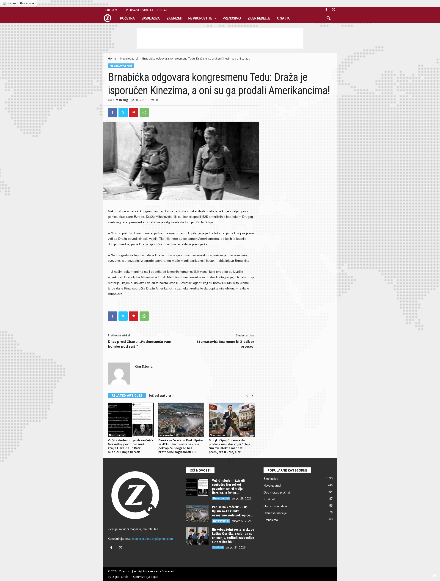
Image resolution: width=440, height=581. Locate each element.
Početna (127, 18)
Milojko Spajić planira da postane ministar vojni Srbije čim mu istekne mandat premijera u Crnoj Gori (229, 446)
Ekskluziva (151, 18)
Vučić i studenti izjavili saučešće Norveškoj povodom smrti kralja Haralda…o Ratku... (228, 486)
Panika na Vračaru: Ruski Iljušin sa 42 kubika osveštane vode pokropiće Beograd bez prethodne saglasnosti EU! (180, 446)
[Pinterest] (133, 112)
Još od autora (160, 395)
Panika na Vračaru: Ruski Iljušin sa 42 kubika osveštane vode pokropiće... (232, 511)
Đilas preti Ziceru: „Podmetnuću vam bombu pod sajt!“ (139, 344)
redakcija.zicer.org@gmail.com (152, 538)
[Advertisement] (220, 38)
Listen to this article (21, 3)
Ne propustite (200, 18)
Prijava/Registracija (139, 10)
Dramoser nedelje (275, 513)
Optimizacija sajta (145, 577)
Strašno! (218, 547)
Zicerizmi (174, 18)
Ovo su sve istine (275, 506)
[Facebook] (326, 10)
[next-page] (252, 395)
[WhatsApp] (144, 112)
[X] (333, 10)
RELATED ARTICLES (127, 395)
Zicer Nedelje (259, 18)
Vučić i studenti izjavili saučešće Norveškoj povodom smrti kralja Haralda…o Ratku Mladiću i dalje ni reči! (131, 446)
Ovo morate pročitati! (278, 492)
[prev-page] (247, 395)
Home (112, 58)
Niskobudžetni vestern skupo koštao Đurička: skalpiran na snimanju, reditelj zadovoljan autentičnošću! (233, 535)
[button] (328, 19)
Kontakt (163, 10)
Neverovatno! (129, 58)
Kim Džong (120, 100)
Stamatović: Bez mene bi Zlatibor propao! (225, 344)
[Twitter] (123, 112)
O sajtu (283, 18)
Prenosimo (232, 18)
